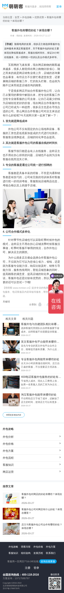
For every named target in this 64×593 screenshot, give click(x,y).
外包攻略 (27, 17)
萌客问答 (26, 546)
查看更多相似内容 (13, 415)
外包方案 (50, 546)
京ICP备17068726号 (11, 588)
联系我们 (50, 553)
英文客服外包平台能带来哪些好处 (41, 341)
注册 (27, 567)
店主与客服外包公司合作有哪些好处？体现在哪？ (42, 526)
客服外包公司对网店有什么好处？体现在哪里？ (42, 511)
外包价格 (38, 546)
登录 (36, 567)
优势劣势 (39, 17)
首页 (17, 17)
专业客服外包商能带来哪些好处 (40, 359)
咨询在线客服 (48, 561)
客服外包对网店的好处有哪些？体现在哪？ (42, 496)
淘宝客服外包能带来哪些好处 (38, 394)
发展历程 (38, 553)
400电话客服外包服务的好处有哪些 (41, 377)
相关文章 (10, 318)
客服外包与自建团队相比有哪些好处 (41, 324)
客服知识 (13, 553)
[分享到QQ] (40, 304)
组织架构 (26, 553)
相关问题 (27, 318)
